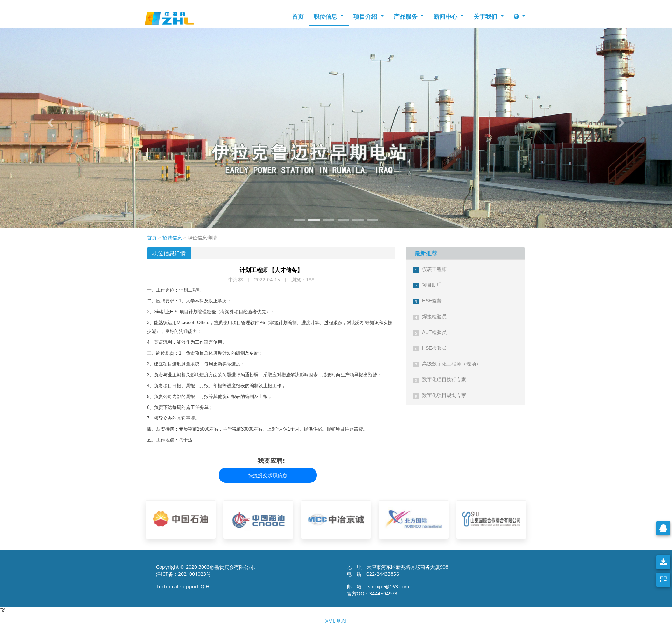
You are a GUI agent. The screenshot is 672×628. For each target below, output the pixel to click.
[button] (50, 123)
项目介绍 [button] (366, 16)
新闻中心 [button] (446, 16)
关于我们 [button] (486, 16)
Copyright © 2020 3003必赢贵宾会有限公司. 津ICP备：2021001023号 (205, 570)
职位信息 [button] (326, 16)
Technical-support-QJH (185, 586)
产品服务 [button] (406, 16)
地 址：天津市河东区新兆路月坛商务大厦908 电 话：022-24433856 (397, 570)
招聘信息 (172, 237)
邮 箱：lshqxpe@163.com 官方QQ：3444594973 (380, 590)
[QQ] (663, 528)
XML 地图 (336, 620)
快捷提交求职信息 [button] (267, 475)
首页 (298, 16)
